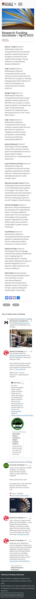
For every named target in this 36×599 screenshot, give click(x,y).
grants (15, 305)
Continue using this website (12, 595)
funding (6, 305)
